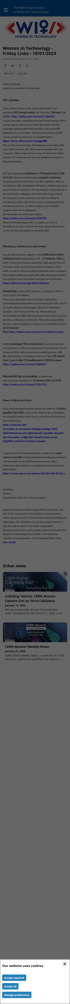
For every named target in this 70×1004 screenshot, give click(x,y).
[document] (35, 981)
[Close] (64, 963)
